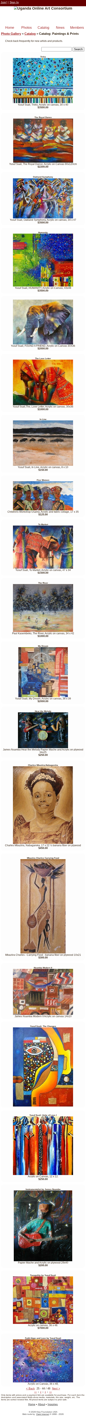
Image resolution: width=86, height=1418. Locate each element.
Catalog (43, 27)
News (60, 27)
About (41, 1404)
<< (35, 1392)
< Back (30, 1388)
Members (77, 27)
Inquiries (53, 1404)
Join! (4, 2)
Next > (56, 1388)
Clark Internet (42, 1414)
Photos (26, 27)
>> (50, 1392)
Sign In (14, 2)
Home (9, 27)
